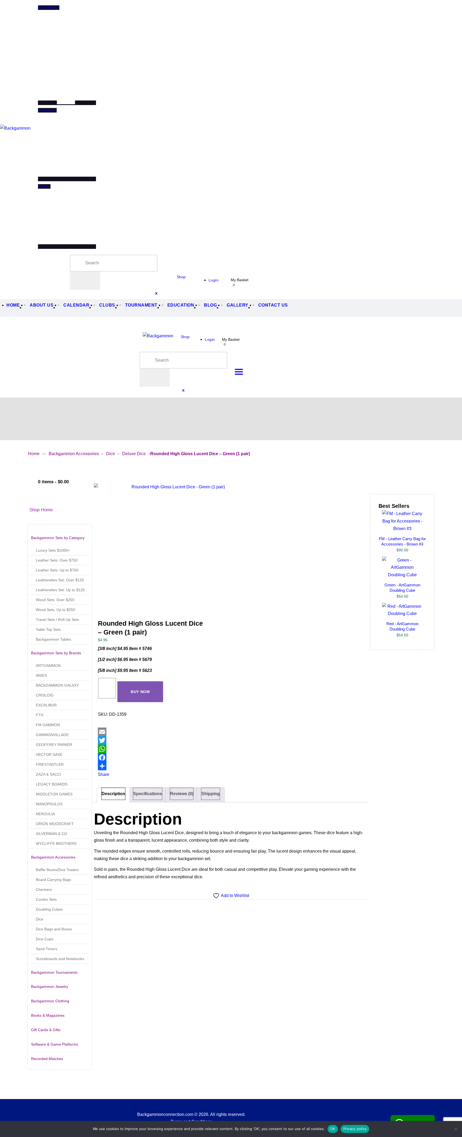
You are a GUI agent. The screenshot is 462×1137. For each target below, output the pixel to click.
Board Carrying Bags (53, 879)
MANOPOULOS (49, 804)
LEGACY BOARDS (51, 784)
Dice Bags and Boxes (54, 929)
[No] (455, 1129)
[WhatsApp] (152, 749)
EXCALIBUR (46, 705)
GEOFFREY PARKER (54, 744)
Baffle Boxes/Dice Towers (57, 870)
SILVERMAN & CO (51, 834)
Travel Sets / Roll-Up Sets (57, 619)
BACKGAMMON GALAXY (57, 685)
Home (34, 453)
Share (103, 774)
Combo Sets (46, 899)
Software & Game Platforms (54, 1044)
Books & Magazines (47, 1015)
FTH (39, 715)
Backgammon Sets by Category (57, 538)
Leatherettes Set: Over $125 (60, 580)
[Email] (152, 732)
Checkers (44, 889)
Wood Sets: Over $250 (55, 600)
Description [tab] (113, 793)
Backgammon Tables (53, 639)
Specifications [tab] (147, 793)
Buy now (140, 692)
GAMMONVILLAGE (52, 735)
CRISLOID (44, 695)
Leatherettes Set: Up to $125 (60, 590)
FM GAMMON (48, 725)
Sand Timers (46, 949)
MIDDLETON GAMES (54, 794)
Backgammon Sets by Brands (56, 653)
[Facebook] (152, 757)
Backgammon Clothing (50, 1001)
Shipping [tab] (210, 793)
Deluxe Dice (134, 453)
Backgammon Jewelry (49, 986)
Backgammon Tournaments (54, 972)
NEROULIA (45, 814)
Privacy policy (355, 1129)
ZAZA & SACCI (48, 774)
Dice (110, 453)
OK (332, 1129)
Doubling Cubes (49, 909)
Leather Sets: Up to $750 (57, 570)
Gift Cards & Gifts (45, 1030)
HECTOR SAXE (49, 754)
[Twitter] (152, 740)
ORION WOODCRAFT (55, 824)
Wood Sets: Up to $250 (55, 610)
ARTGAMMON (48, 665)
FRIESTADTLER (50, 764)
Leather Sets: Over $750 (57, 560)
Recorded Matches (47, 1059)
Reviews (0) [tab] (181, 793)
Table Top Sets (48, 629)
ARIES (41, 675)
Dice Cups (44, 939)
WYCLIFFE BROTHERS (56, 843)
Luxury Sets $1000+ (53, 550)
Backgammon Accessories (74, 453)
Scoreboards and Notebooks (60, 959)
